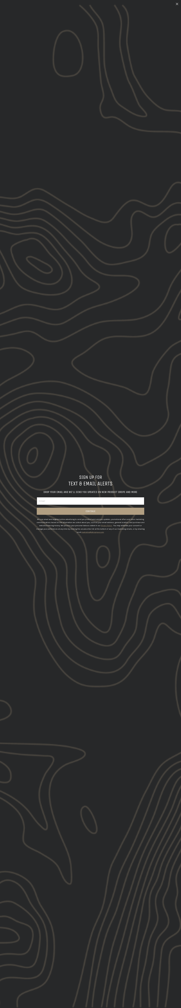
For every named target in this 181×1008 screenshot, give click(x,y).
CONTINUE (90, 511)
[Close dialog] (177, 4)
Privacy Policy (106, 526)
